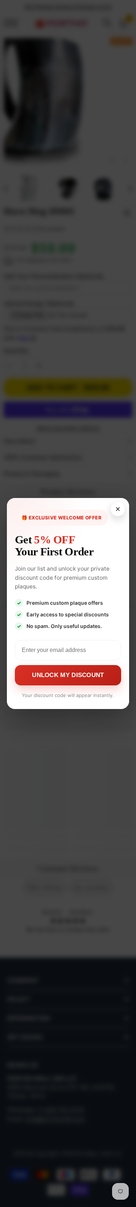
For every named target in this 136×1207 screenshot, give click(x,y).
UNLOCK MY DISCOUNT (68, 675)
